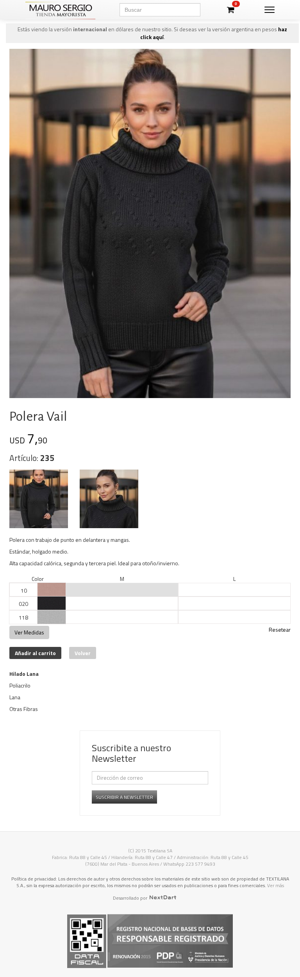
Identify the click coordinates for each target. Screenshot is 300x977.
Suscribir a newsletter (124, 797)
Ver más (275, 885)
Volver (83, 653)
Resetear (280, 630)
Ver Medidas (29, 632)
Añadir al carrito (35, 653)
